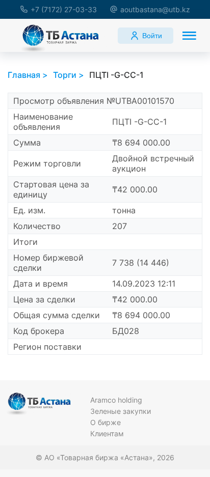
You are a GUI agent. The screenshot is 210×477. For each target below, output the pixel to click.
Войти (152, 36)
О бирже (105, 422)
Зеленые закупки (120, 411)
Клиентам (107, 433)
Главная (24, 75)
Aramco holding (116, 400)
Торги (64, 75)
